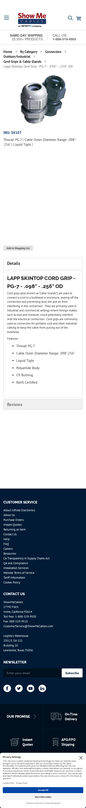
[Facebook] (7, 688)
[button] (6, 17)
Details (13, 263)
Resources (9, 553)
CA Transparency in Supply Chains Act (26, 558)
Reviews (14, 404)
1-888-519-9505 (25, 616)
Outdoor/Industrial (17, 56)
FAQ (6, 544)
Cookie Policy (11, 582)
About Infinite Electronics (19, 510)
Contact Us (10, 534)
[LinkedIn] (42, 688)
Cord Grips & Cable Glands (22, 61)
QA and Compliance (15, 563)
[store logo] (32, 20)
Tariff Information (14, 578)
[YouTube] (30, 688)
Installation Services (15, 568)
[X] (19, 688)
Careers (8, 549)
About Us (9, 515)
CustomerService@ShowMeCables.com (28, 626)
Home (8, 51)
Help (6, 539)
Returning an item (14, 529)
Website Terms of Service (18, 573)
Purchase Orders (13, 520)
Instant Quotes (12, 525)
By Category (29, 51)
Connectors (53, 51)
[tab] (43, 263)
